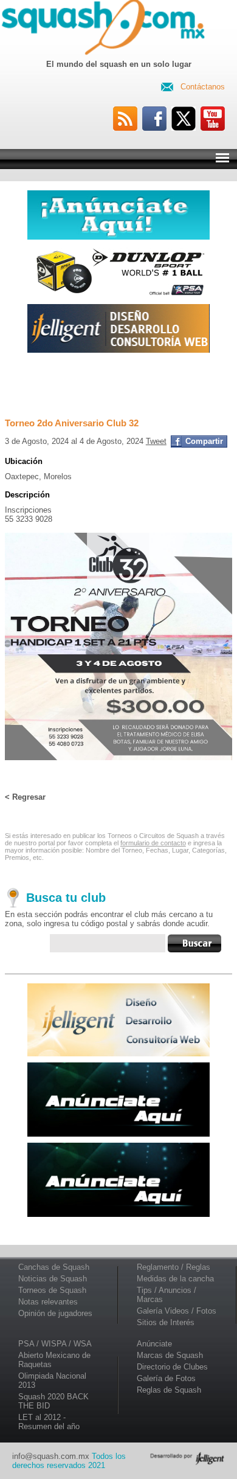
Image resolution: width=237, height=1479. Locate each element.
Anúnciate (154, 1343)
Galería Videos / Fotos (176, 1310)
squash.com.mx (105, 30)
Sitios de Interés (165, 1322)
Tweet (156, 441)
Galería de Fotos (166, 1378)
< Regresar (25, 797)
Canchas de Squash (53, 1267)
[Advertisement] (118, 385)
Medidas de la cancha (175, 1278)
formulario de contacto (153, 843)
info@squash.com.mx (50, 1456)
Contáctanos (202, 86)
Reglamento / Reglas (173, 1267)
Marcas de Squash (170, 1355)
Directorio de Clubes (172, 1366)
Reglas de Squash (169, 1389)
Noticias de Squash (52, 1278)
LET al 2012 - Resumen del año (49, 1422)
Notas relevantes (48, 1301)
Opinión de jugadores (55, 1313)
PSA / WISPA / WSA (55, 1343)
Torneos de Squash (52, 1290)
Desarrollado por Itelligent (187, 1458)
